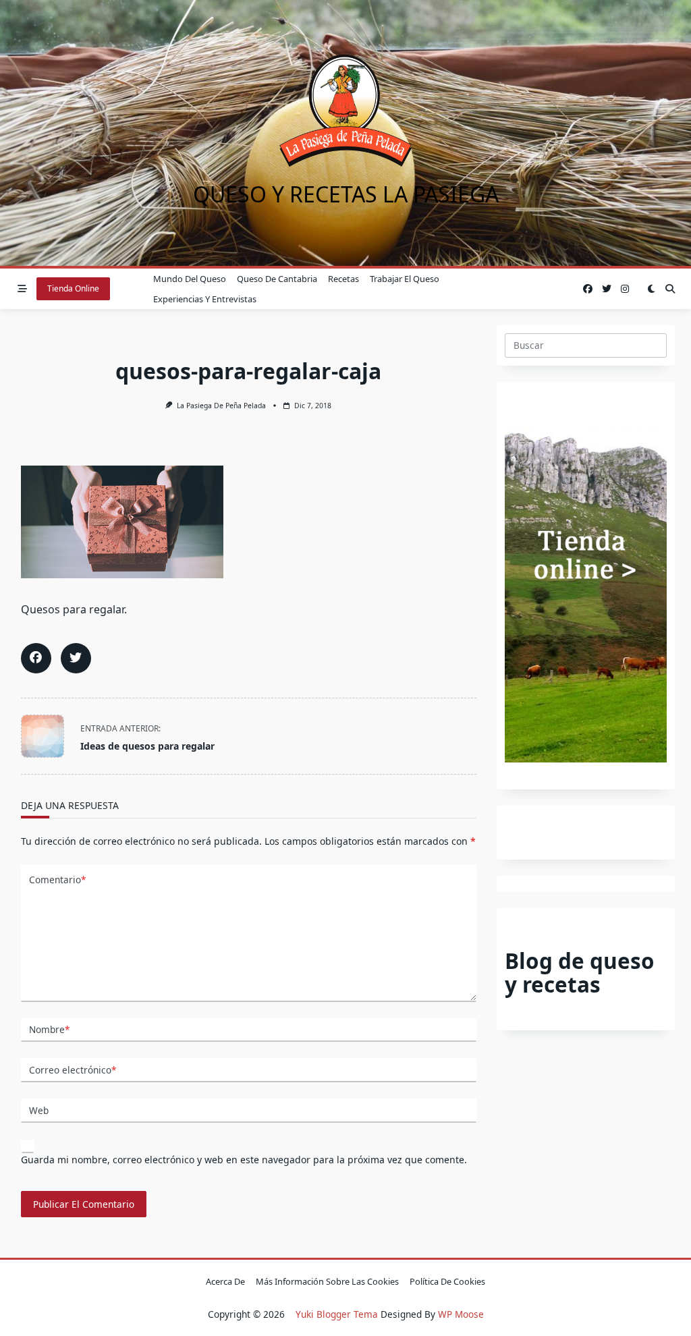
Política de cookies (447, 1281)
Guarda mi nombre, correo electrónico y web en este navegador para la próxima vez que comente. (244, 1159)
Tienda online (73, 288)
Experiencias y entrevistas (204, 299)
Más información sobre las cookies (327, 1281)
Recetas (343, 279)
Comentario (57, 879)
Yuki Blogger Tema (337, 1314)
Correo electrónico (72, 1069)
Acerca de (225, 1281)
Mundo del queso (189, 279)
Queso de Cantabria (277, 279)
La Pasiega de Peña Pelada (221, 405)
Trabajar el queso (404, 279)
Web (39, 1110)
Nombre (49, 1029)
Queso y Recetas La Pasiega (346, 193)
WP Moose (461, 1314)
